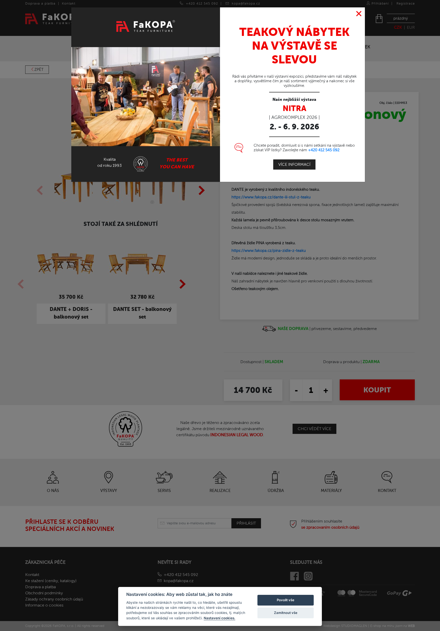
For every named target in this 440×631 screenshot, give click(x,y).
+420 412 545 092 (323, 150)
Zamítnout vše (285, 613)
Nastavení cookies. (219, 618)
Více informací (294, 164)
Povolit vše (285, 600)
